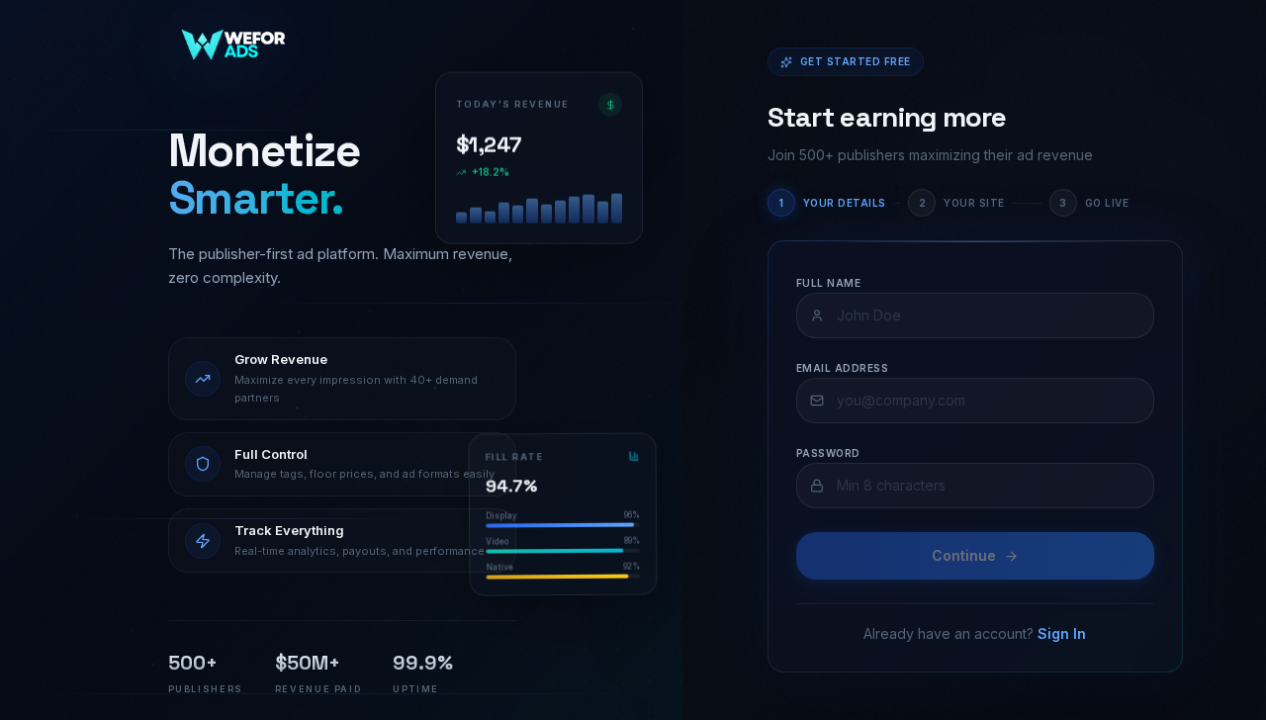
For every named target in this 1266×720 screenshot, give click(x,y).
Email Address (842, 368)
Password (828, 453)
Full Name (828, 283)
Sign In (1062, 633)
